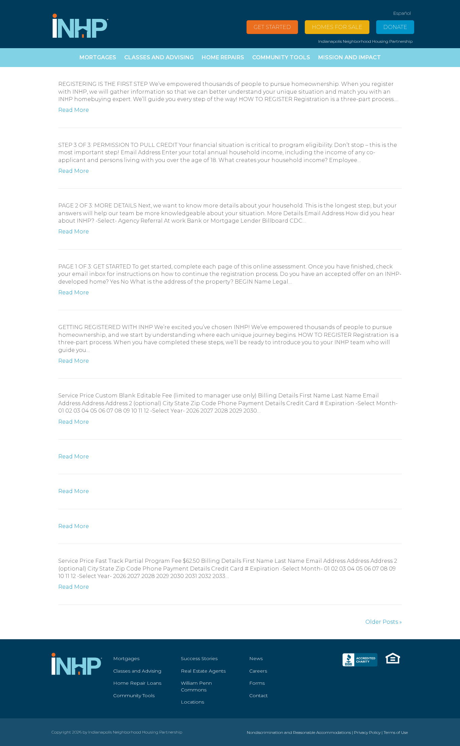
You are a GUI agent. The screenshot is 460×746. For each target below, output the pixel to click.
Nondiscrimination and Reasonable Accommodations (299, 732)
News (256, 658)
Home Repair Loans (137, 683)
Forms (257, 683)
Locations (192, 702)
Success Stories (199, 658)
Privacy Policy (367, 732)
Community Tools (134, 695)
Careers (258, 671)
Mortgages (126, 658)
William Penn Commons (196, 686)
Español (402, 13)
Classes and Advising (137, 671)
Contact (258, 695)
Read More (73, 110)
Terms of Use (396, 732)
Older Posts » (383, 622)
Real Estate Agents (203, 671)
